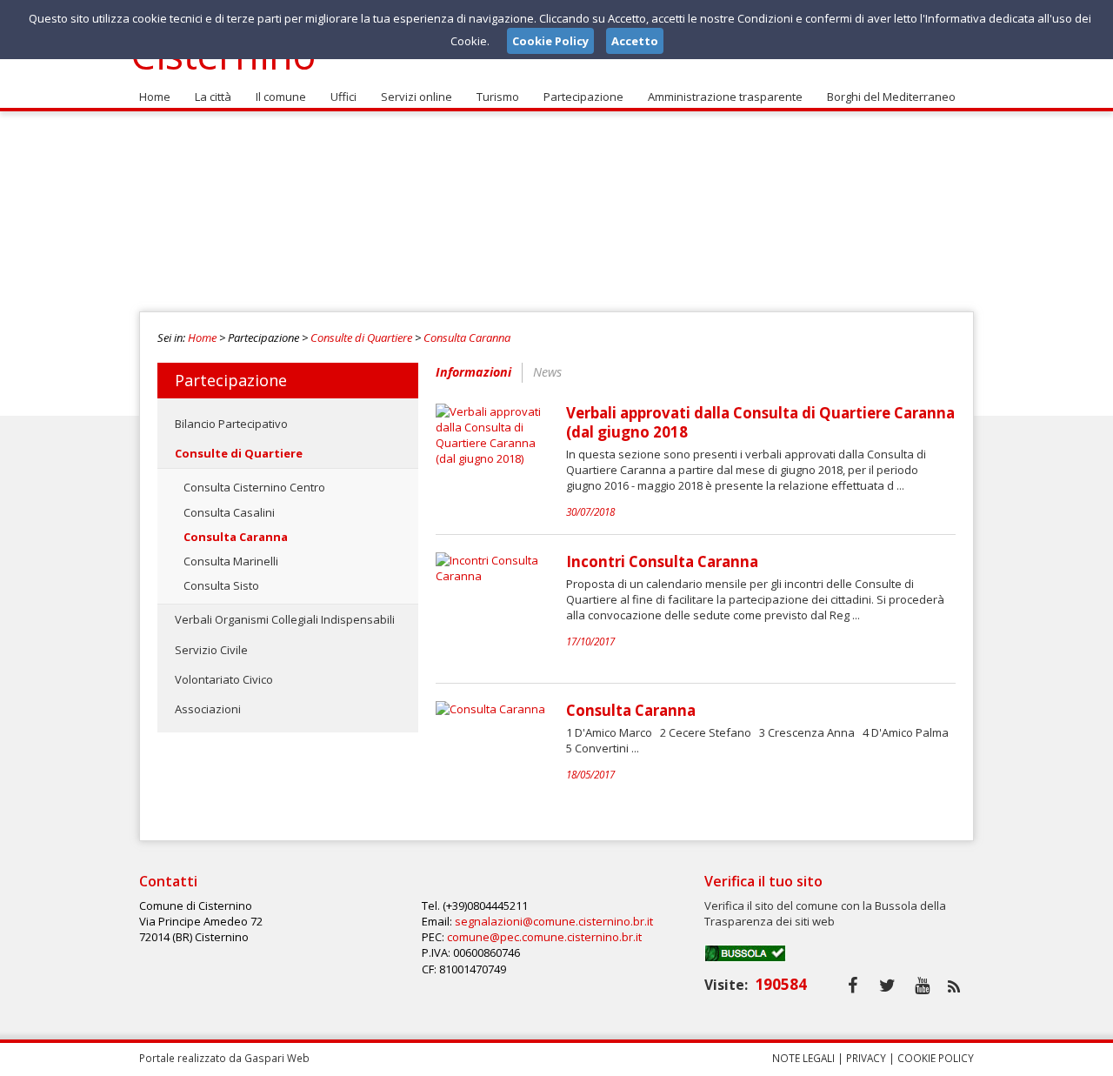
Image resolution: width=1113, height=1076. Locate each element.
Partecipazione (583, 96)
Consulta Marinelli (230, 561)
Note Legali (803, 1058)
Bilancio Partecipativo (231, 423)
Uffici (343, 96)
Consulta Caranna (466, 337)
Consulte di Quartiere (361, 337)
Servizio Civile (211, 650)
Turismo (498, 96)
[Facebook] (852, 985)
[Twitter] (887, 985)
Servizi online (416, 96)
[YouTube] (922, 985)
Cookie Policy (935, 1058)
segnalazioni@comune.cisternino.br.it (554, 921)
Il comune (281, 96)
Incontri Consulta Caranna (662, 561)
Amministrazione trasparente (725, 96)
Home (154, 96)
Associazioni (208, 709)
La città (213, 96)
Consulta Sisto (221, 585)
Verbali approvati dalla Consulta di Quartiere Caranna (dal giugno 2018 (760, 423)
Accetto (634, 41)
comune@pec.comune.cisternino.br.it (544, 937)
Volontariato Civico (224, 679)
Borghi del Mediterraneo (891, 96)
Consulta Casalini (229, 512)
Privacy (866, 1058)
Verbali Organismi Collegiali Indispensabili (285, 619)
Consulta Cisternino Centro (254, 487)
